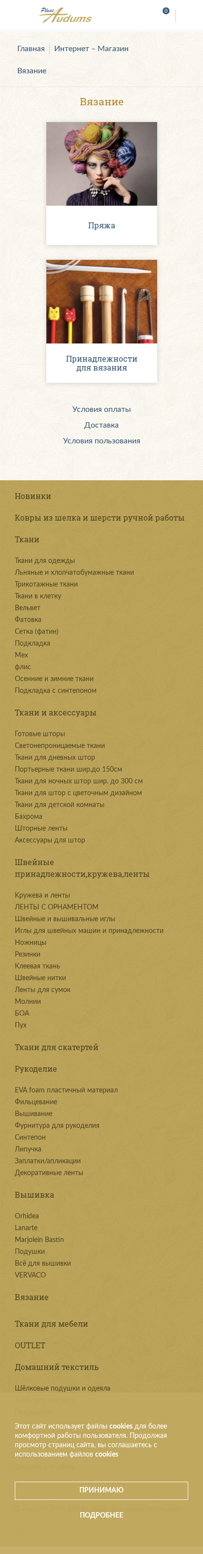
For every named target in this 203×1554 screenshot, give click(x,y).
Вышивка (34, 1194)
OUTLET (30, 1345)
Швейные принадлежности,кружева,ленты (82, 868)
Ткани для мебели (51, 1323)
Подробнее (101, 1515)
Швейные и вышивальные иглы (65, 919)
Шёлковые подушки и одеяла (62, 1388)
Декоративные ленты (49, 1173)
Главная (31, 49)
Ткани (27, 539)
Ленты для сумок (42, 990)
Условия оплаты (101, 409)
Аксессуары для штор (50, 840)
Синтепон (30, 1137)
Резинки (27, 954)
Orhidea (27, 1216)
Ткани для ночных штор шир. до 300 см (79, 781)
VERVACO (30, 1275)
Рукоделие (36, 1068)
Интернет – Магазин (91, 49)
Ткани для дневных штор (55, 757)
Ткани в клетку (38, 596)
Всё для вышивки (43, 1263)
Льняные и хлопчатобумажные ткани (74, 572)
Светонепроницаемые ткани (60, 746)
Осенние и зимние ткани (54, 679)
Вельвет (27, 608)
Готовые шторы (40, 734)
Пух (21, 1025)
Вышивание (33, 1114)
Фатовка (28, 620)
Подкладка (32, 643)
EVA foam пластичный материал (66, 1090)
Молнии (28, 1001)
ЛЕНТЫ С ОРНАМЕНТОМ (57, 907)
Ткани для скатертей (57, 1047)
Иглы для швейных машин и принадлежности (89, 931)
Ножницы (30, 942)
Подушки (30, 1251)
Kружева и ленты (42, 895)
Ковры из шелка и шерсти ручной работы (100, 517)
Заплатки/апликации (48, 1161)
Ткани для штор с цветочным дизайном (78, 793)
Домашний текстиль (57, 1367)
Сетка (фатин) (37, 631)
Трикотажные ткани (46, 584)
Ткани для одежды (45, 561)
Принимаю (101, 1490)
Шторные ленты (41, 828)
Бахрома (28, 816)
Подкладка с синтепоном (56, 690)
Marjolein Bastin (39, 1240)
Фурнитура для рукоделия (57, 1125)
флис (23, 667)
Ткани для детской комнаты (59, 805)
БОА (22, 1013)
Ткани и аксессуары (56, 712)
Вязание (31, 71)
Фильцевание (36, 1102)
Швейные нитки (40, 978)
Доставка (101, 425)
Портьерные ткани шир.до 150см (68, 769)
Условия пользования (101, 441)
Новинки (33, 496)
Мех (21, 655)
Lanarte (26, 1228)
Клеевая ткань (37, 966)
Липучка (28, 1149)
